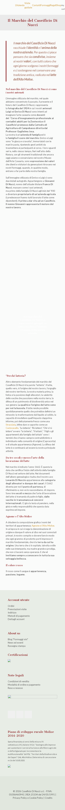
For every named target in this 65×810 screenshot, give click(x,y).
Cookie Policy (36, 797)
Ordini (11, 606)
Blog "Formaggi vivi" (18, 639)
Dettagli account (16, 619)
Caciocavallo (12, 428)
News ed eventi (15, 642)
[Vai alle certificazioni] (9, 661)
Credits (48, 797)
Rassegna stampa (16, 646)
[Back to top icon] (32, 783)
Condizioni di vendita (18, 681)
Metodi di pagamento (19, 615)
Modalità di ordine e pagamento (24, 684)
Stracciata (11, 424)
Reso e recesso (15, 688)
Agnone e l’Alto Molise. (43, 525)
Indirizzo (12, 612)
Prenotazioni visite (17, 609)
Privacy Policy (20, 797)
